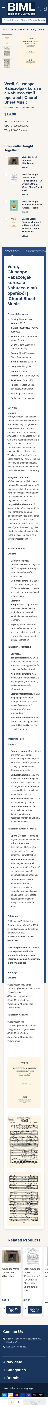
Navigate (14, 1362)
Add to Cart (35, 1402)
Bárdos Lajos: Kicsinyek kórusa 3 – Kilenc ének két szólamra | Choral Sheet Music (31, 225)
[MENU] (3, 9)
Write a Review (27, 108)
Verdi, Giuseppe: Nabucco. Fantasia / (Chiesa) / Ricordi (32, 204)
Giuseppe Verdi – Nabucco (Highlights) (30, 160)
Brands (12, 1378)
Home (4, 29)
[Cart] (45, 9)
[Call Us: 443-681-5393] (40, 9)
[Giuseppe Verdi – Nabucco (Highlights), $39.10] (11, 1256)
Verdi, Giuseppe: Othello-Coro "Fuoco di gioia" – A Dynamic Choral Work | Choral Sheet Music (32, 1280)
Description (12, 251)
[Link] (21, 9)
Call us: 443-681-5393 (16, 1347)
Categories (16, 1370)
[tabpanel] (11, 1281)
